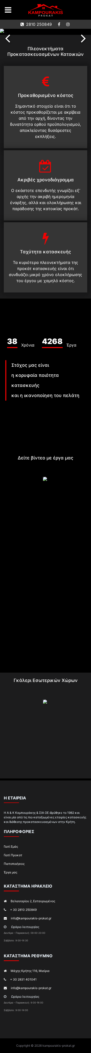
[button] (7, 38)
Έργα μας (10, 872)
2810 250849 (39, 24)
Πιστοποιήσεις (14, 864)
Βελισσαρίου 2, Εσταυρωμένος (33, 901)
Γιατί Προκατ (13, 855)
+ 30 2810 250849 (23, 910)
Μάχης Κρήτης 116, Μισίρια (30, 971)
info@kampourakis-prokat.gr (31, 918)
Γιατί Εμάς (11, 846)
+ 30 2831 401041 (23, 979)
